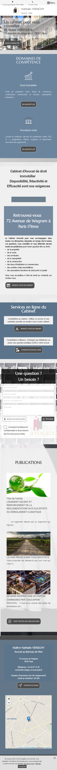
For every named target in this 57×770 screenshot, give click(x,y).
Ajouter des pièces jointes (15, 419)
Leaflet (20, 747)
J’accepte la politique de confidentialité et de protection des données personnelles (16, 430)
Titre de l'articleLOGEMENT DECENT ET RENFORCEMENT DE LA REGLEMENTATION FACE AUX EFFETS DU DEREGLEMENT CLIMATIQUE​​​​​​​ (27, 505)
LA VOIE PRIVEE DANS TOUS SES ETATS (28, 557)
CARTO (48, 747)
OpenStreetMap (30, 747)
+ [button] (9, 698)
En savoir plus (29, 764)
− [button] (9, 702)
